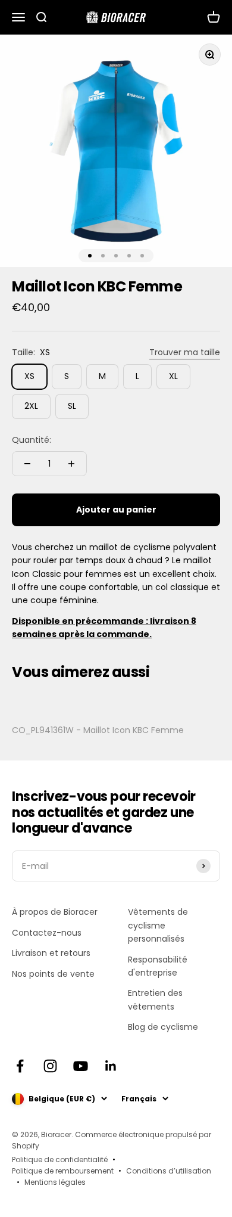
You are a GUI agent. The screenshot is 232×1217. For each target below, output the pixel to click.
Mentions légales (55, 1182)
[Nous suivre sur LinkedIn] (111, 1066)
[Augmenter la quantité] (71, 464)
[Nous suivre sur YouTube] (81, 1066)
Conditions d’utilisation (168, 1171)
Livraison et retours (51, 953)
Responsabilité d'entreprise (157, 966)
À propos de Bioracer (55, 912)
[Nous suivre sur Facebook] (20, 1066)
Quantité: (31, 440)
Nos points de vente (53, 974)
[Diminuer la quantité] (27, 464)
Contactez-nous (46, 933)
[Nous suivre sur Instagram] (50, 1066)
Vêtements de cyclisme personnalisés (158, 925)
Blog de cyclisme (163, 1027)
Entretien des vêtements (155, 999)
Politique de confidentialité (60, 1159)
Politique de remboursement (63, 1171)
